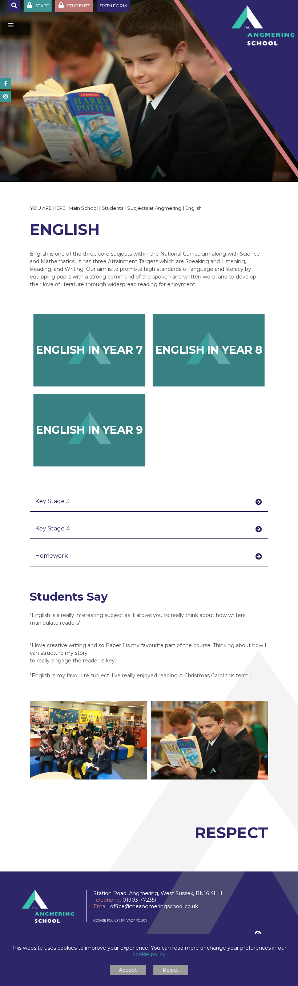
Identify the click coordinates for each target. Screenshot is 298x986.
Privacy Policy (134, 920)
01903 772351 (139, 900)
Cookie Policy (105, 920)
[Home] (262, 25)
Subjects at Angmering (154, 208)
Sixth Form (113, 5)
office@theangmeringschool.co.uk (154, 906)
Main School (83, 208)
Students (112, 208)
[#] (5, 83)
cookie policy (149, 954)
